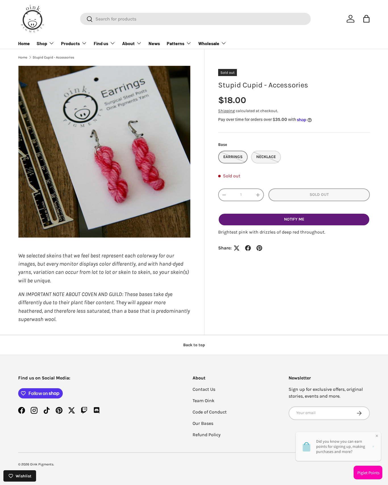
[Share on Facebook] (248, 248)
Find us (101, 43)
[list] (104, 152)
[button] (366, 18)
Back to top (194, 345)
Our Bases (203, 423)
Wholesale (208, 43)
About (128, 43)
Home (24, 43)
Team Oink (203, 400)
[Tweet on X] (236, 248)
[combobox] (195, 19)
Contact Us (204, 389)
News (154, 43)
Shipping (226, 110)
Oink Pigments (41, 464)
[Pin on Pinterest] (259, 248)
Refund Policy (206, 434)
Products (70, 43)
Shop (42, 43)
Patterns (175, 43)
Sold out (319, 194)
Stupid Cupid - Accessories (53, 57)
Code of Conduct (210, 412)
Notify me (294, 219)
